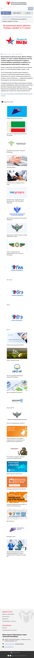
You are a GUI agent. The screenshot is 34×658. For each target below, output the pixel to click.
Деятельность (6, 616)
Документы (5, 618)
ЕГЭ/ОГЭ (4, 628)
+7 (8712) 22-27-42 (9, 644)
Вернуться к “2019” (8, 101)
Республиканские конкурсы (9, 630)
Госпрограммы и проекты (9, 621)
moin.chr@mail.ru (9, 647)
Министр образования (8, 614)
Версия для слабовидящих (19, 655)
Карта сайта (17, 652)
